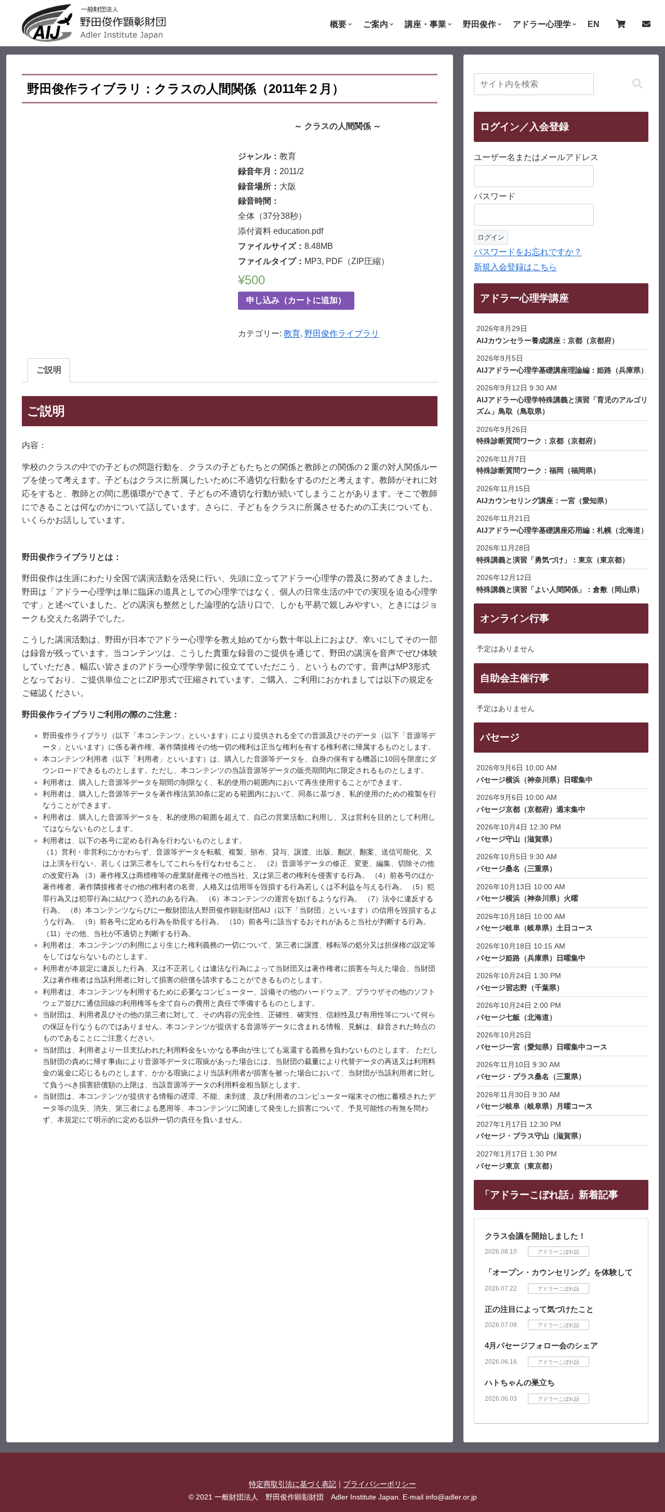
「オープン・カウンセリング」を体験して (559, 1272)
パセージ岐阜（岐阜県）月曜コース (534, 1106)
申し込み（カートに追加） (296, 300)
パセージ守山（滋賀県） (516, 839)
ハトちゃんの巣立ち (520, 1382)
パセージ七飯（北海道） (516, 1017)
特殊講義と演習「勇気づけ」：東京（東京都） (552, 560)
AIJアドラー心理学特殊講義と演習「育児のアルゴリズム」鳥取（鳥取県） (562, 405)
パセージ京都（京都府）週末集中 (531, 809)
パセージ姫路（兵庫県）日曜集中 (531, 958)
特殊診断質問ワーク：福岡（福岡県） (538, 470)
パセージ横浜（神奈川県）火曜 (527, 898)
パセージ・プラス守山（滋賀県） (531, 1136)
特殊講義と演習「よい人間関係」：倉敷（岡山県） (560, 589)
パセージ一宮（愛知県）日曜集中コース (541, 1047)
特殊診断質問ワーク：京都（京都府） (538, 441)
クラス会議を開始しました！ (535, 1235)
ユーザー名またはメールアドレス (536, 157)
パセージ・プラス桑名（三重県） (531, 1076)
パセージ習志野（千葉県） (520, 987)
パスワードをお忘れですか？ (528, 251)
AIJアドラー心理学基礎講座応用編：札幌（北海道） (562, 530)
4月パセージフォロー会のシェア (541, 1345)
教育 (292, 333)
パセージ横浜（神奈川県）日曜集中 (534, 779)
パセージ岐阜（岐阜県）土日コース (534, 928)
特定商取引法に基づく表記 (292, 1484)
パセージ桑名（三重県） (516, 868)
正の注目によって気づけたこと (539, 1309)
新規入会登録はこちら (515, 266)
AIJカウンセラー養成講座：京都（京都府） (547, 340)
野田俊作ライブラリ (341, 333)
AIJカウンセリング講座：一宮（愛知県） (543, 500)
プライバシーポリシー (379, 1484)
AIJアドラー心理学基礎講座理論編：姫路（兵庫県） (562, 370)
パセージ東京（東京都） (516, 1166)
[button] (637, 84)
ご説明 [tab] (48, 369)
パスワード (494, 196)
